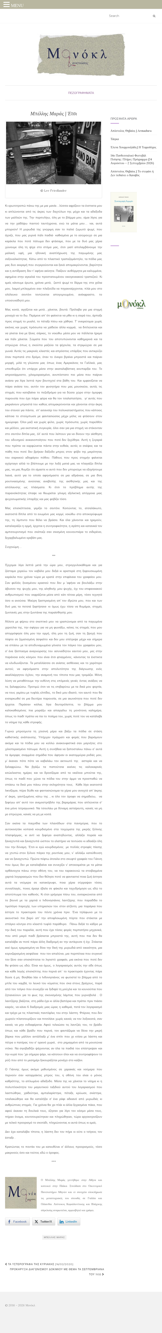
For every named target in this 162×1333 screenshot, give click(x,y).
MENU (17, 5)
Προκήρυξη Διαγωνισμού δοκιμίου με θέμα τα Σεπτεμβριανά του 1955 (57, 1272)
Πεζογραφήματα (81, 93)
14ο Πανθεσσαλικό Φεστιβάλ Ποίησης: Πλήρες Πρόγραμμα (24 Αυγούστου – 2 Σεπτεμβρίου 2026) (132, 159)
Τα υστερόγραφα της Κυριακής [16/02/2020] (40, 1264)
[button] (7, 4)
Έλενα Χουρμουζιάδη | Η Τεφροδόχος (133, 147)
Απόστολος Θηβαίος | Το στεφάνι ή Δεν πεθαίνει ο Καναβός (132, 173)
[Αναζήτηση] (154, 16)
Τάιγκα (115, 139)
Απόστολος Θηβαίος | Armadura (131, 131)
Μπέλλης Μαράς (54, 1237)
